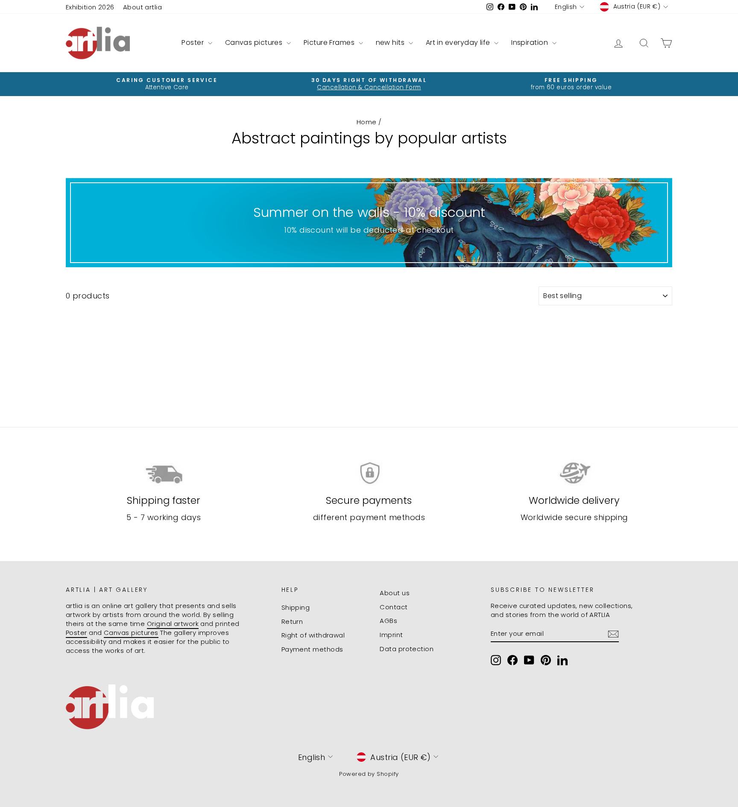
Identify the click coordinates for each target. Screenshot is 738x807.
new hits (391, 42)
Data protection (406, 648)
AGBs (388, 620)
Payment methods (312, 649)
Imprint (391, 634)
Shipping (295, 607)
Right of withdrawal (313, 635)
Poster (193, 42)
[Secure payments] (369, 473)
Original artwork (173, 623)
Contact (393, 606)
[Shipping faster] (164, 473)
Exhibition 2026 (90, 7)
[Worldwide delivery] (574, 473)
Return (292, 621)
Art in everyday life (459, 42)
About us (395, 592)
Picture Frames (330, 42)
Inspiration (530, 42)
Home (367, 121)
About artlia (142, 7)
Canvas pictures (254, 42)
